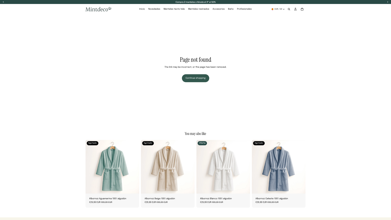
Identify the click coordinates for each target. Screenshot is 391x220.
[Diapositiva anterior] (90, 166)
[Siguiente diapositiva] (134, 166)
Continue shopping (196, 78)
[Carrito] (302, 9)
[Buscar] (289, 9)
